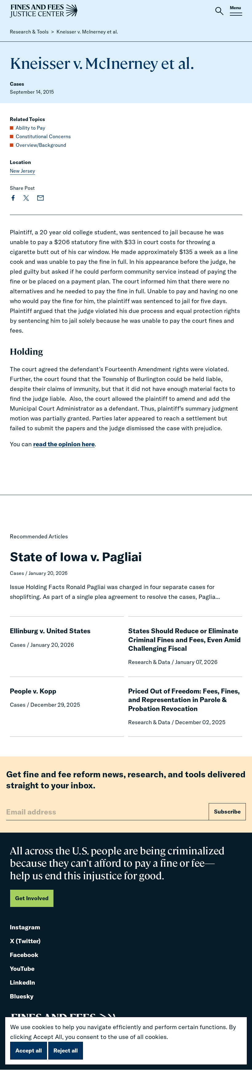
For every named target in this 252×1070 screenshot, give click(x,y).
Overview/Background (41, 145)
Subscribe (227, 811)
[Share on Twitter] (26, 198)
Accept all (28, 1050)
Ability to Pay (30, 128)
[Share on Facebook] (13, 198)
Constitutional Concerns (43, 136)
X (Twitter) (25, 941)
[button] (219, 11)
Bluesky (21, 996)
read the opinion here (64, 444)
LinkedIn (22, 982)
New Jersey (22, 171)
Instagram (25, 927)
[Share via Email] (40, 198)
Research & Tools (29, 32)
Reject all (65, 1050)
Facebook (24, 955)
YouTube (22, 969)
